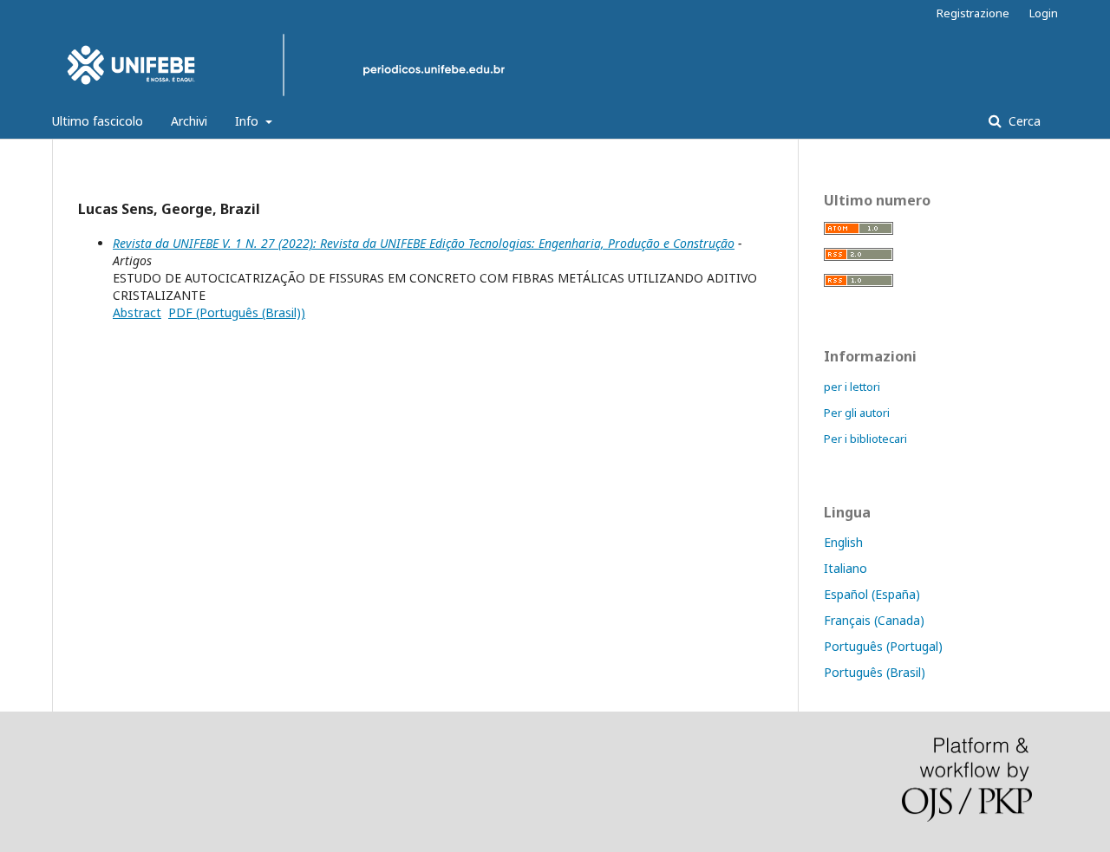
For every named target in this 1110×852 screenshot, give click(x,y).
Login (1043, 13)
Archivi (189, 121)
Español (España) (872, 594)
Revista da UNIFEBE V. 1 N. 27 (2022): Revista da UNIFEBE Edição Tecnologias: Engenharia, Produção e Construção (424, 243)
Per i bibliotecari (865, 438)
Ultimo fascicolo (97, 121)
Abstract (137, 312)
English (843, 542)
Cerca (1023, 121)
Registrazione (973, 13)
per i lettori (852, 386)
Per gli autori (857, 412)
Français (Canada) (874, 620)
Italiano (845, 568)
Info (248, 121)
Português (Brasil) (874, 672)
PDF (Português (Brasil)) (236, 312)
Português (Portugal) (883, 646)
